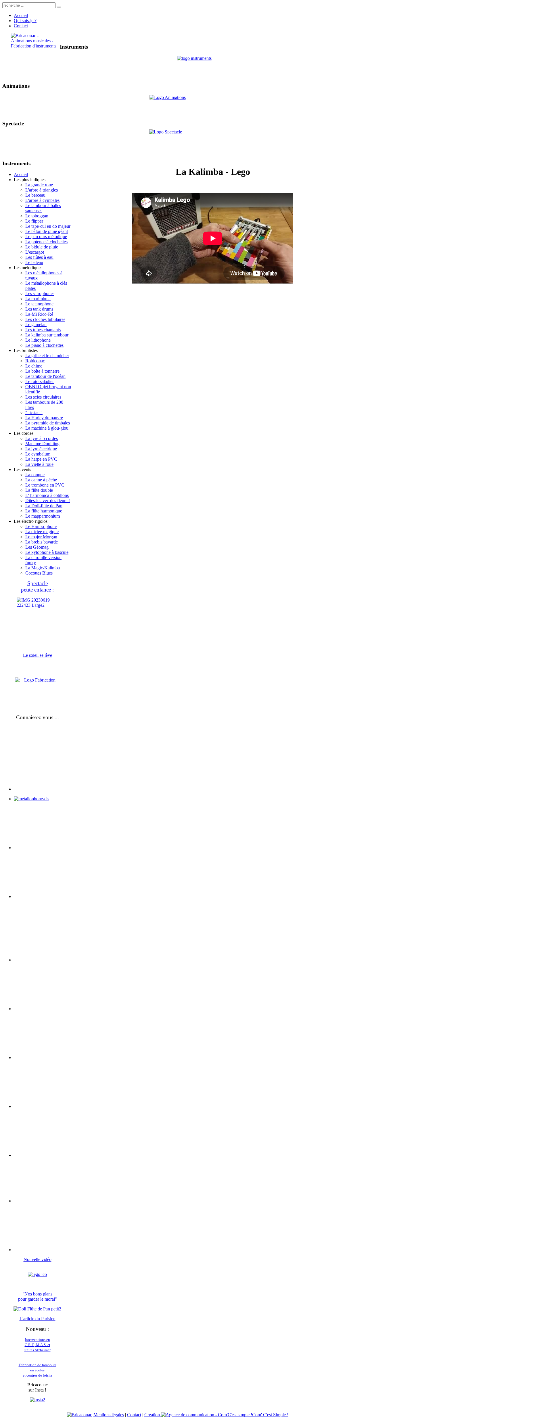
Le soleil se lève (37, 655)
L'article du (30, 1318)
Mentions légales (108, 1414)
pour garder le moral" (37, 1299)
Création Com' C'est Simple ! (216, 1414)
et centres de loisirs (37, 1375)
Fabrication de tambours (37, 1365)
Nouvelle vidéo (37, 1259)
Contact (134, 1414)
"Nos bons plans (37, 1293)
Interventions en (37, 1339)
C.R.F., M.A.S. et (37, 1345)
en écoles (37, 1370)
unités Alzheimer (37, 1350)
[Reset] (59, 6)
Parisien (48, 1318)
